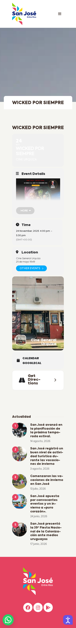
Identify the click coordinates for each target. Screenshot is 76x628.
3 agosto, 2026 (39, 469)
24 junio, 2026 (38, 516)
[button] (8, 619)
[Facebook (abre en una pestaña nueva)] (27, 607)
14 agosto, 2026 (40, 441)
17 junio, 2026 (38, 544)
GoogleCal (32, 363)
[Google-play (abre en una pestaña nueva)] (48, 607)
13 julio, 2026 (38, 489)
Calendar (31, 358)
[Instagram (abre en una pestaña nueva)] (38, 607)
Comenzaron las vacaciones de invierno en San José (46, 480)
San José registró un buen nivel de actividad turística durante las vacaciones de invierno (46, 456)
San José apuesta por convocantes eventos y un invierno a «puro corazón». (44, 504)
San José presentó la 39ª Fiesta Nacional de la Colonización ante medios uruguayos (46, 531)
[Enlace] (59, 14)
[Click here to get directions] (54, 380)
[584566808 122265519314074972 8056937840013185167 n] (38, 206)
